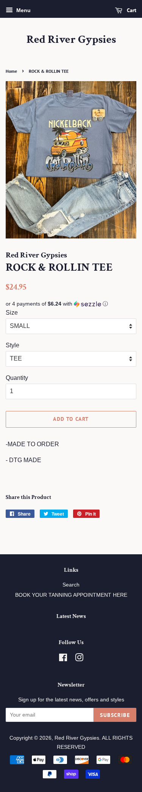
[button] (71, 303)
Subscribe (115, 715)
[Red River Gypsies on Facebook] (63, 659)
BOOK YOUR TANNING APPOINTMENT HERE (71, 595)
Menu (23, 10)
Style (12, 345)
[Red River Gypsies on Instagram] (79, 659)
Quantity (17, 378)
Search (71, 585)
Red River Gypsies (71, 40)
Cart (130, 10)
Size (12, 312)
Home (11, 71)
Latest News (71, 616)
